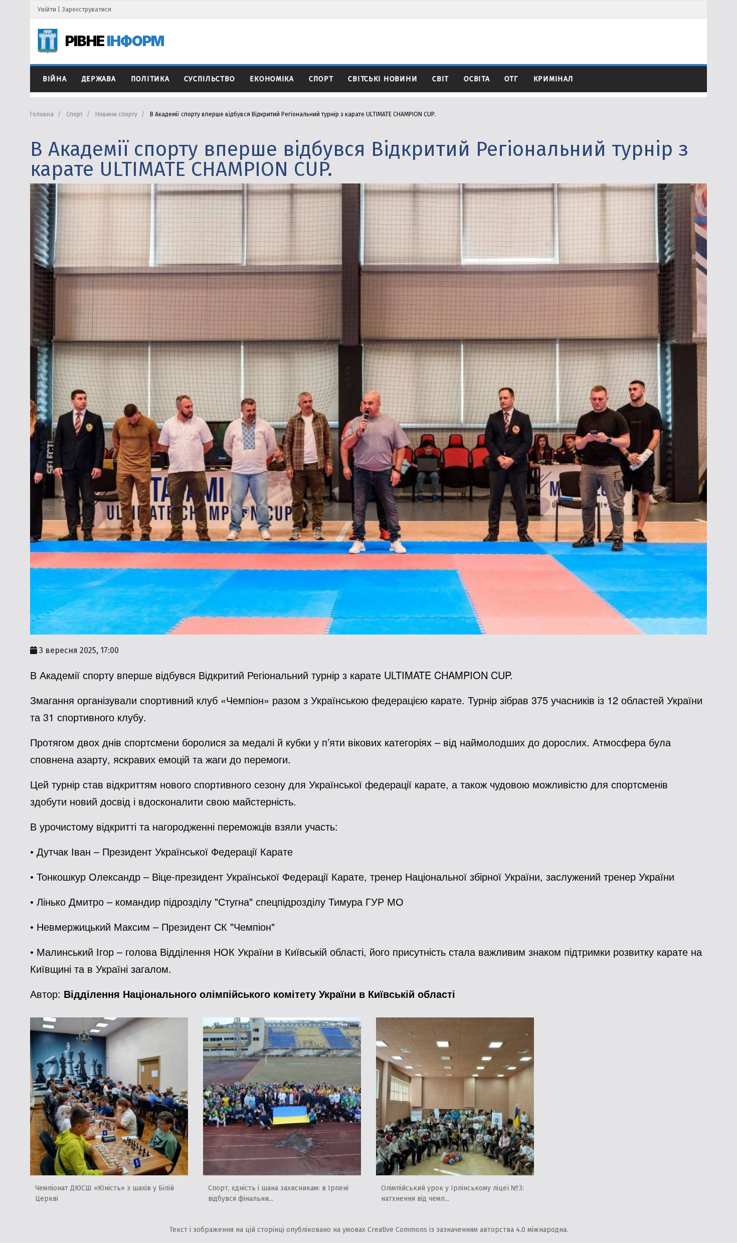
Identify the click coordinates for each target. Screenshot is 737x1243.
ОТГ (511, 79)
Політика (150, 79)
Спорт (321, 79)
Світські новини (382, 79)
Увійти (47, 9)
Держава (99, 79)
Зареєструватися (86, 9)
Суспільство (209, 79)
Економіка (271, 79)
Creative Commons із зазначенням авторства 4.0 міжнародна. (467, 1229)
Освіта (476, 79)
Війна (55, 79)
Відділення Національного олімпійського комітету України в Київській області (259, 993)
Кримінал (553, 79)
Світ (440, 79)
